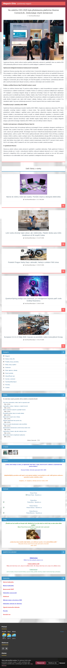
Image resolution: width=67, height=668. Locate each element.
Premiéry (7, 384)
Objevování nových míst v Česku (11, 417)
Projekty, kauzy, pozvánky (12, 361)
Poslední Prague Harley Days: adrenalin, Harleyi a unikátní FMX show (33, 262)
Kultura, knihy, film (10, 359)
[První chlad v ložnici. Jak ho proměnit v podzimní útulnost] (5, 452)
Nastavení (62, 663)
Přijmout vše (40, 663)
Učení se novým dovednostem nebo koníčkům (15, 424)
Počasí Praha (33, 493)
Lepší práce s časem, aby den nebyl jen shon (15, 431)
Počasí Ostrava (34, 505)
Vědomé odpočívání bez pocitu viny (12, 420)
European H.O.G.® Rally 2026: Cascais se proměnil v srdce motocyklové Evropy (33, 337)
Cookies (7, 387)
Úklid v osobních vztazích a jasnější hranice (14, 409)
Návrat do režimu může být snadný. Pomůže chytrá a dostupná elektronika (33, 197)
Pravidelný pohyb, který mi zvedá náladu (13, 413)
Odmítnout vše (52, 663)
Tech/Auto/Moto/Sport (34, 15)
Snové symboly (9, 373)
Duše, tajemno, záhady (11, 370)
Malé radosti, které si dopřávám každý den (14, 435)
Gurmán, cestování (10, 379)
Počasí (62, 631)
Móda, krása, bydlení (10, 364)
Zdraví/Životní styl (10, 376)
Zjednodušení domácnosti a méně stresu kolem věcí (16, 427)
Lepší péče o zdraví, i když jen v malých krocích (15, 406)
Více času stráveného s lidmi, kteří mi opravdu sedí (16, 402)
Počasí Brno (33, 500)
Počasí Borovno (33, 511)
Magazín (7, 356)
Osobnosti (8, 367)
